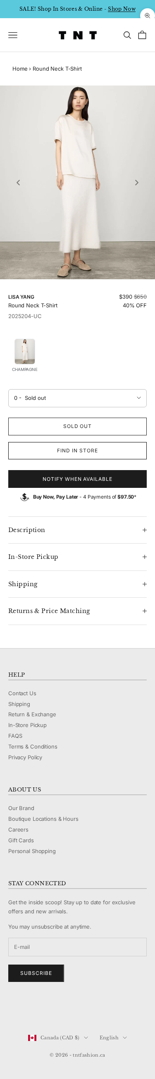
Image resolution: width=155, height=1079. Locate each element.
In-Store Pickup (27, 725)
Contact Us (22, 693)
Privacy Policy (25, 757)
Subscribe (36, 973)
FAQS (15, 735)
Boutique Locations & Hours (43, 818)
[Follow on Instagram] (34, 1010)
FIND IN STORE (77, 450)
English (109, 1038)
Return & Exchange (32, 714)
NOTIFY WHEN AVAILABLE (77, 479)
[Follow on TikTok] (77, 1010)
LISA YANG (21, 297)
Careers (18, 829)
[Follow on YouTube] (55, 1010)
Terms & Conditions (32, 746)
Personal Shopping (32, 851)
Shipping (19, 704)
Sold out (77, 426)
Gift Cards (21, 840)
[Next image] (136, 182)
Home (19, 68)
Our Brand (21, 808)
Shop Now (122, 9)
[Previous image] (18, 182)
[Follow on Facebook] (12, 1010)
